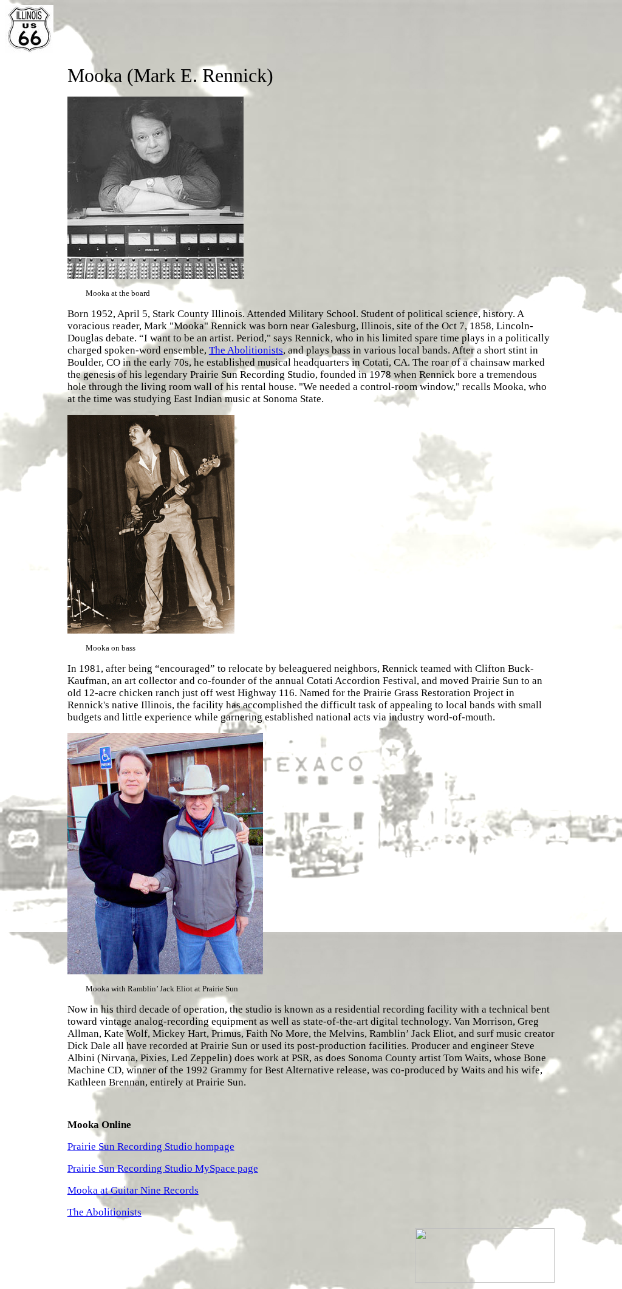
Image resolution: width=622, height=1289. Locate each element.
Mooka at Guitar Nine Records (133, 1190)
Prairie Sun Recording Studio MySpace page (162, 1168)
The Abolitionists (246, 350)
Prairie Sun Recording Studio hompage (150, 1146)
